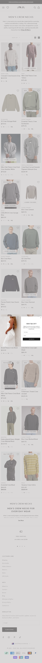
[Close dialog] (41, 317)
